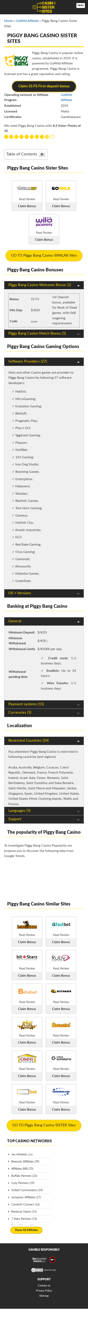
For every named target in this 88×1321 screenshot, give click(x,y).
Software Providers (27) (27, 361)
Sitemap (44, 1296)
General (14, 621)
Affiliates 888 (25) (22, 1168)
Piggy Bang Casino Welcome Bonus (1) (39, 285)
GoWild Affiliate (27, 20)
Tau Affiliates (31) (22, 1154)
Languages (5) (19, 811)
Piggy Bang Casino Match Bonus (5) (37, 333)
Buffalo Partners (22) (24, 1176)
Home (8, 20)
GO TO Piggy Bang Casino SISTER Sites (44, 1125)
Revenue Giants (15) (24, 1211)
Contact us (44, 1285)
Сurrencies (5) (19, 712)
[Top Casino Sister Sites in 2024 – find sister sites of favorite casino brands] (44, 7)
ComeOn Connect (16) (25, 1204)
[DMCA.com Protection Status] (44, 1272)
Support (14, 819)
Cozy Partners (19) (22, 1183)
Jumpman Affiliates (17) (26, 1197)
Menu (81, 5)
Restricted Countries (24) (28, 741)
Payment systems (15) (26, 704)
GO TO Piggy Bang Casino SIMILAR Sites (44, 255)
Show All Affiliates (26, 1230)
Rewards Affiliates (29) (25, 1161)
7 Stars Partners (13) (24, 1219)
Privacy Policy (44, 1291)
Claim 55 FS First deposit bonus (44, 86)
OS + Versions (19, 593)
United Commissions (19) (27, 1190)
